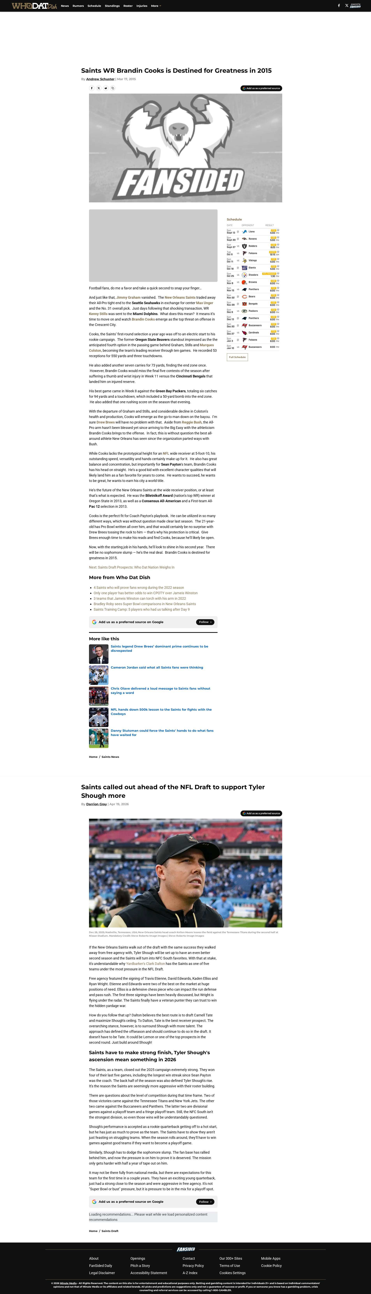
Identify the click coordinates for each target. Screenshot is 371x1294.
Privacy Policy (193, 1266)
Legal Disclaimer (102, 1273)
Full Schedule (237, 357)
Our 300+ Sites (230, 1258)
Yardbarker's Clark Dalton (145, 964)
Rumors (78, 6)
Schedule (94, 6)
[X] (346, 5)
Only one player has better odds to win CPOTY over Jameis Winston (146, 593)
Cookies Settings (232, 1273)
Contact (189, 1258)
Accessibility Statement (148, 1273)
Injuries (142, 6)
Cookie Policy (271, 1266)
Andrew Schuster (100, 79)
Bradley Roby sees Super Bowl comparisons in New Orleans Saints (145, 604)
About (94, 1258)
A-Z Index (190, 1273)
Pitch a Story (140, 1266)
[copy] (112, 88)
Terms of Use (229, 1266)
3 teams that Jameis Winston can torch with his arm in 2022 (140, 598)
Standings (112, 6)
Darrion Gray (96, 804)
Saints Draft (110, 1231)
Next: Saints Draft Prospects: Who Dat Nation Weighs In (131, 567)
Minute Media (68, 1283)
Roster (128, 6)
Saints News (110, 757)
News (65, 6)
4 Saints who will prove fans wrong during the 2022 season (139, 587)
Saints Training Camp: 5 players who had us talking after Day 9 (142, 609)
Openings (137, 1258)
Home (93, 757)
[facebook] (339, 5)
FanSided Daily (100, 1266)
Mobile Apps (270, 1258)
